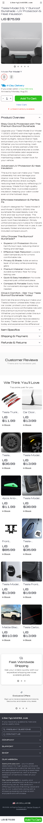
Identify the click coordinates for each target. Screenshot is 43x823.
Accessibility (21, 809)
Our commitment (10, 780)
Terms (29, 807)
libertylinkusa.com (11, 764)
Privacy (36, 807)
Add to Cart (33, 819)
